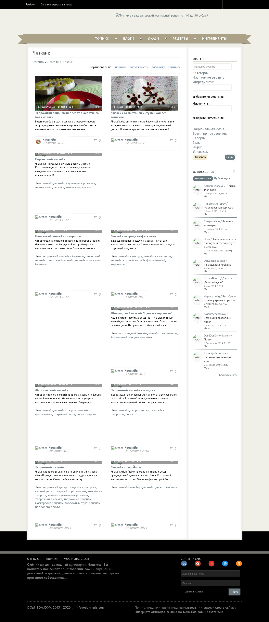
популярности (139, 67)
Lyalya (43, 461)
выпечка (171, 487)
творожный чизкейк (60, 260)
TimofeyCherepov (215, 203)
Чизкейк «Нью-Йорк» (126, 467)
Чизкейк (67, 62)
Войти (30, 4)
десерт (146, 410)
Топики (102, 39)
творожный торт (76, 503)
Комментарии (203, 178)
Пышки (208, 339)
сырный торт (65, 491)
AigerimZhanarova (215, 314)
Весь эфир (225, 375)
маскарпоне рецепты (49, 503)
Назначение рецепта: (209, 77)
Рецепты (180, 39)
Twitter (235, 4)
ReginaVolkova (47, 107)
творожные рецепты (77, 499)
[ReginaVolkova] (38, 143)
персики (59, 187)
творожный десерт (56, 487)
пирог (129, 414)
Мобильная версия (77, 559)
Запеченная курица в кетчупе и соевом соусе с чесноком (220, 243)
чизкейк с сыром (65, 410)
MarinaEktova (212, 278)
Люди (153, 39)
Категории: (201, 72)
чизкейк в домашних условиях (74, 183)
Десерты (53, 62)
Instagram (228, 4)
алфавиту (158, 67)
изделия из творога (83, 487)
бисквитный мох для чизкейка (131, 337)
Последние (206, 172)
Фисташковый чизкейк (51, 390)
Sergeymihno (212, 221)
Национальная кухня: (209, 129)
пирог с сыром (86, 414)
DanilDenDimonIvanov (217, 335)
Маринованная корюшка (219, 207)
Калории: (199, 138)
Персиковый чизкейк (50, 159)
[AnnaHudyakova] (117, 294)
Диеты (226, 278)
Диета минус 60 (213, 282)
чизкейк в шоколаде (157, 256)
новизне (120, 67)
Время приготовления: (210, 133)
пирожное (118, 264)
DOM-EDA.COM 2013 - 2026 (49, 607)
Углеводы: (200, 151)
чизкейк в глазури (130, 256)
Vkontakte (242, 4)
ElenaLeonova (47, 153)
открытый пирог (64, 414)
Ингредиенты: (203, 82)
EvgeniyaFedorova (215, 353)
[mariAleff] (41, 294)
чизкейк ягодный (122, 260)
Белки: (197, 142)
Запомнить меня (194, 591)
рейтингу (174, 67)
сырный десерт (45, 491)
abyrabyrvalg (212, 296)
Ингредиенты (214, 39)
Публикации (222, 178)
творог (135, 410)
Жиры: (197, 147)
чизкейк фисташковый (150, 260)
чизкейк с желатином (162, 333)
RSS (235, 375)
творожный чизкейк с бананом (63, 256)
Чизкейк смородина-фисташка (133, 236)
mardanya (121, 384)
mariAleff (45, 230)
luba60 (119, 107)
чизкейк (48, 183)
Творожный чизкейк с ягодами (133, 390)
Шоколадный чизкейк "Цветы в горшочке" (141, 313)
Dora (207, 239)
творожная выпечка (48, 499)
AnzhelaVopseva (214, 186)
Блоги (128, 39)
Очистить (200, 157)
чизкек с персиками (79, 187)
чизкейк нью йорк (130, 487)
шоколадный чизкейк (133, 333)
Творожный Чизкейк (49, 467)
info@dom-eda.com (90, 607)
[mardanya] (117, 448)
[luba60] (117, 140)
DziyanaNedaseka (214, 260)
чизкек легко (43, 187)
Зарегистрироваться (56, 4)
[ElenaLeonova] (41, 217)
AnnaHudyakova (124, 230)
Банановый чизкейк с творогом (58, 236)
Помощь (52, 559)
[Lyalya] (41, 525)
